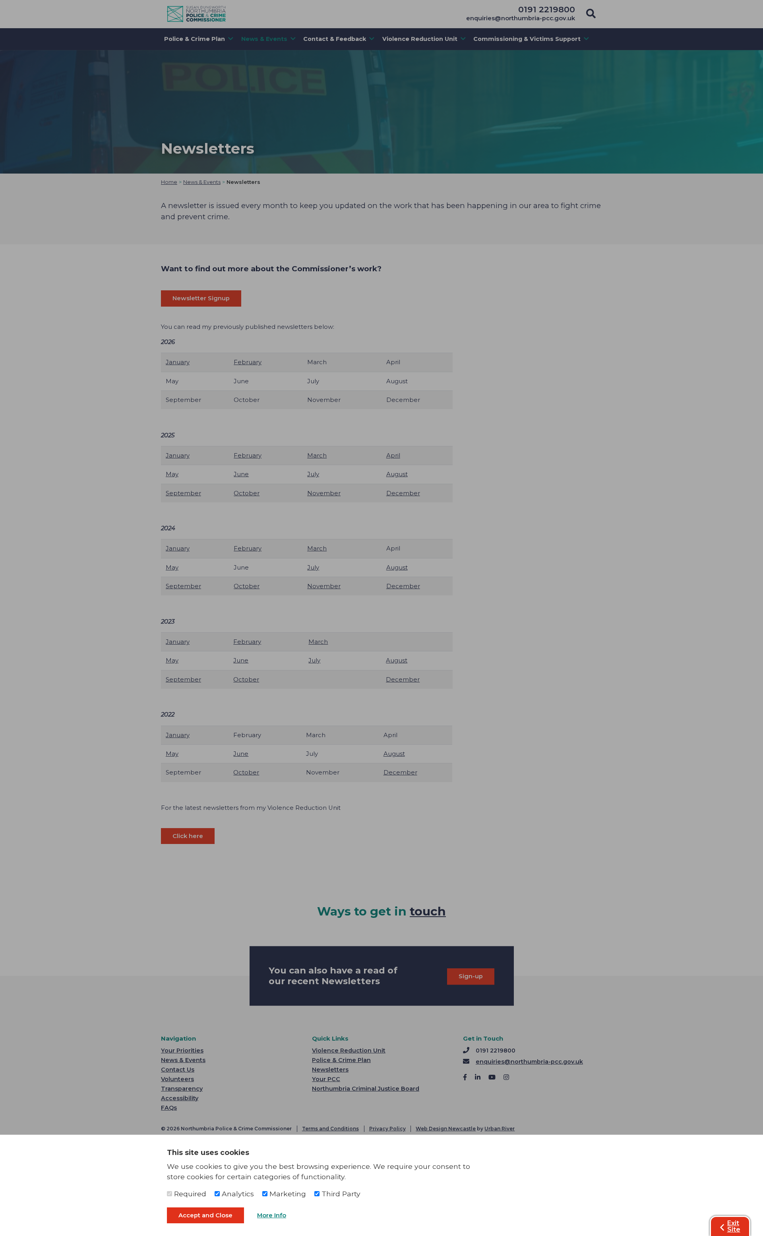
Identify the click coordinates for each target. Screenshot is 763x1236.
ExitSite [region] (733, 1226)
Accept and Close (205, 1215)
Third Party (340, 1194)
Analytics (237, 1194)
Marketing (286, 1194)
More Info (271, 1215)
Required (189, 1194)
